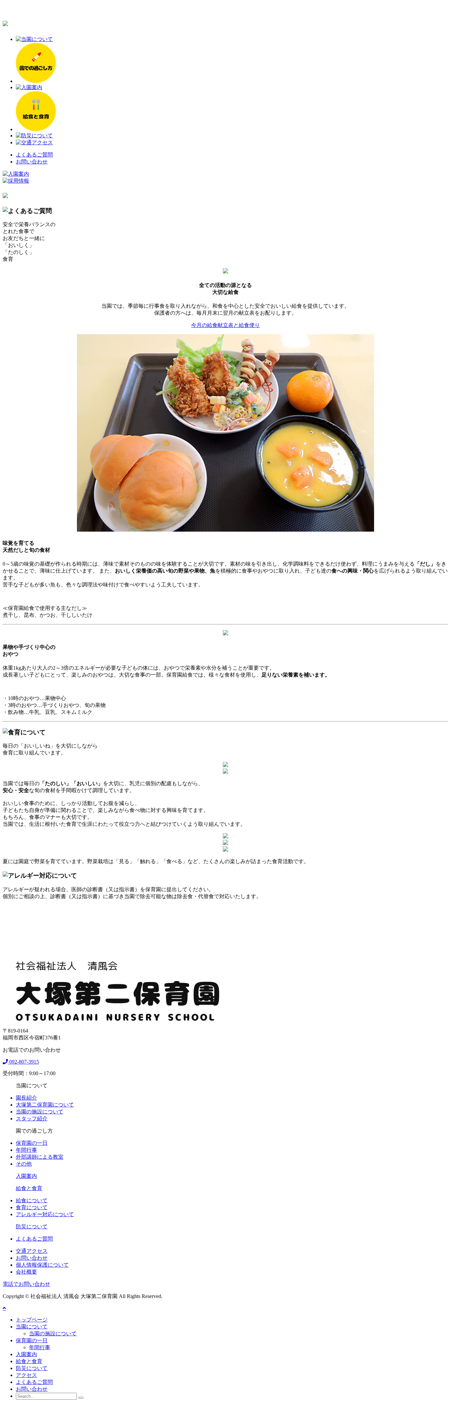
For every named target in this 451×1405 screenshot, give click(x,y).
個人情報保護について (42, 1265)
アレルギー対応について (45, 1214)
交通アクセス (32, 1251)
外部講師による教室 (39, 1157)
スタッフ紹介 (32, 1118)
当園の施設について (39, 1111)
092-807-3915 (23, 1062)
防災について (32, 1226)
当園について (32, 1326)
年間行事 (26, 1150)
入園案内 (26, 1176)
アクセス (26, 1375)
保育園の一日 (32, 1143)
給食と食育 (29, 1188)
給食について (32, 1200)
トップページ (32, 1319)
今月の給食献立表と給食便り (225, 325)
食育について (32, 1207)
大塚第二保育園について (45, 1104)
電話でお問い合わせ (26, 1284)
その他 (24, 1164)
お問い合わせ (32, 161)
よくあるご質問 (34, 155)
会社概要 (26, 1272)
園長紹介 (26, 1098)
